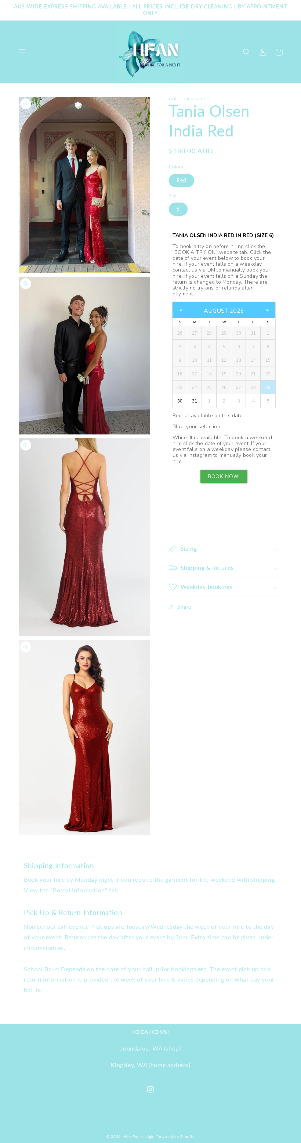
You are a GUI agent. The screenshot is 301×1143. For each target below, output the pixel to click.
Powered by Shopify (175, 1136)
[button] (22, 52)
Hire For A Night (139, 1136)
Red (181, 180)
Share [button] (184, 607)
